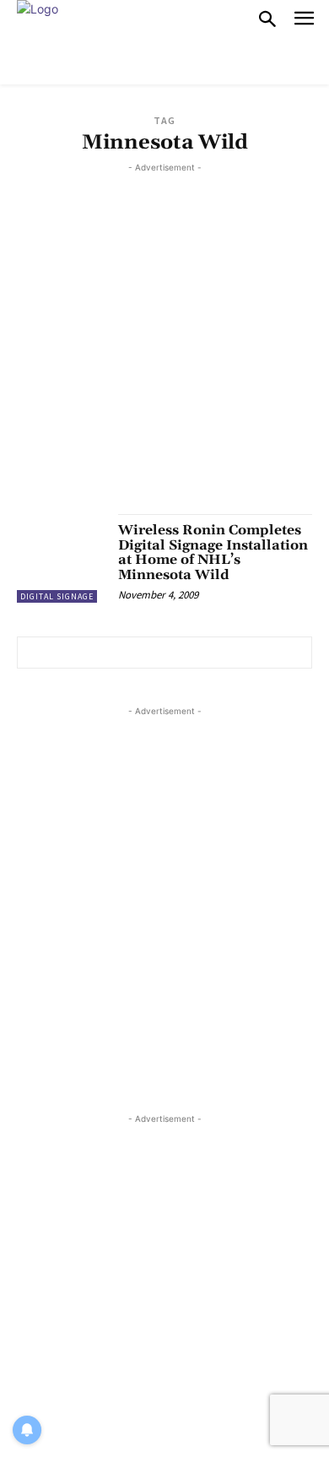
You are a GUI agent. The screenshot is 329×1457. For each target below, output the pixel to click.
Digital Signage (57, 596)
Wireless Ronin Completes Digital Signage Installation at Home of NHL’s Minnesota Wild (213, 552)
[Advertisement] (164, 341)
